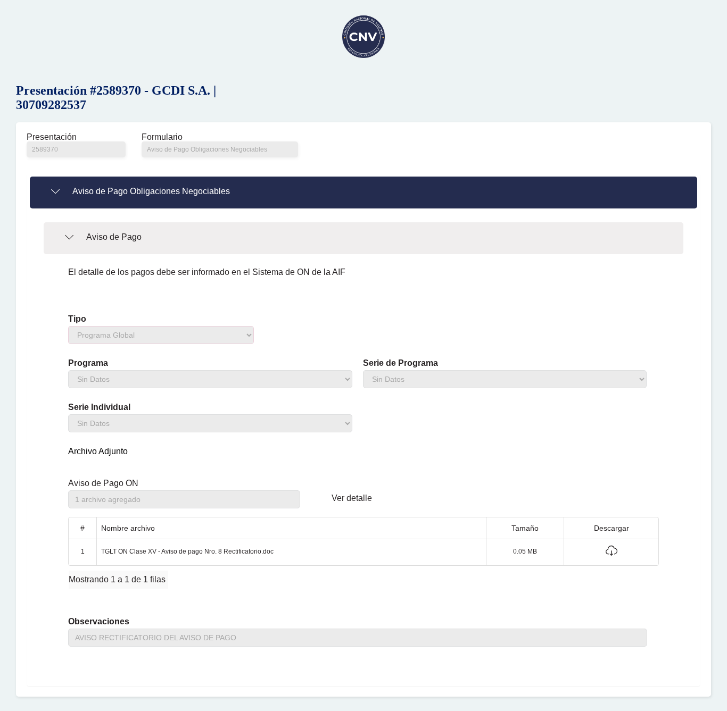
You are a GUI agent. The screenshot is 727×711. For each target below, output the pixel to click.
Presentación (52, 137)
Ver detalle (352, 498)
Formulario (162, 137)
